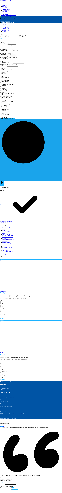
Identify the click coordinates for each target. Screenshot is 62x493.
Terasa (3, 85)
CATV (3, 108)
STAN (3, 246)
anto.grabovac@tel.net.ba (7, 22)
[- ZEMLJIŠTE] (11, 48)
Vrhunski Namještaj (6, 106)
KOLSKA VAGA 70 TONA (7, 114)
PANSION (4, 241)
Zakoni (5, 411)
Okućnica (4, 245)
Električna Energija (6, 69)
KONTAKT (4, 11)
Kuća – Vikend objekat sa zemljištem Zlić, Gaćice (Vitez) (15, 296)
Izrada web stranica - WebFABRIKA (8, 418)
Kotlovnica (4, 117)
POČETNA (4, 5)
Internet (3, 116)
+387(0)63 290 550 (4, 222)
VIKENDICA (5, 250)
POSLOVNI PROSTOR (7, 247)
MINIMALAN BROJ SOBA (5, 49)
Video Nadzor (5, 89)
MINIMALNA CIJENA (4, 52)
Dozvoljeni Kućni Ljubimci (7, 84)
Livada (3, 233)
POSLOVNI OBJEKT (6, 238)
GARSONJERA (8, 243)
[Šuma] (11, 46)
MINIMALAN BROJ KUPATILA (6, 50)
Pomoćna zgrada (6, 227)
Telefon (3, 110)
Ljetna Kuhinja (5, 91)
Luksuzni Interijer (6, 109)
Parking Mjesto (5, 97)
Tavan (3, 113)
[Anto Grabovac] (6, 58)
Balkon (3, 72)
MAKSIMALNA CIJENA (5, 53)
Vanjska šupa (5, 77)
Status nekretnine (4, 44)
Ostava (3, 73)
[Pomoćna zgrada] (11, 45)
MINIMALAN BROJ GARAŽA (6, 57)
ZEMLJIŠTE (7, 231)
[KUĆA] (11, 47)
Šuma (3, 229)
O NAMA (4, 6)
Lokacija (2, 42)
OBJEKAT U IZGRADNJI (7, 235)
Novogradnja (5, 87)
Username (2, 485)
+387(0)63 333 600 (8, 14)
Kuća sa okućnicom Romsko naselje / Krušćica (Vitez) (14, 357)
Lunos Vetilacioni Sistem (7, 93)
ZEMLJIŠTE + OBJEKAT (7, 237)
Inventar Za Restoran (6, 96)
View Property (3, 291)
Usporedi (2, 426)
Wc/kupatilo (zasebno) (7, 101)
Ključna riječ (3, 65)
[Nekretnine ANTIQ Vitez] (6, 0)
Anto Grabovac (3, 218)
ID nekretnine (3, 67)
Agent (1, 61)
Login (13, 487)
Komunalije (4, 102)
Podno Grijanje (5, 81)
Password (2, 486)
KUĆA (3, 230)
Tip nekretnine (3, 48)
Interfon (3, 75)
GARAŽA (4, 254)
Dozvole (4, 105)
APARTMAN (5, 253)
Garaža (3, 88)
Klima (3, 92)
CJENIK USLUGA (6, 9)
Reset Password (15, 489)
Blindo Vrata (4, 76)
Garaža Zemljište (6, 242)
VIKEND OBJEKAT (6, 234)
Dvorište (4, 112)
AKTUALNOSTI (5, 10)
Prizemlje (4, 98)
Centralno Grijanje (6, 80)
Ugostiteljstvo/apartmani (8, 239)
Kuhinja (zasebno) (6, 104)
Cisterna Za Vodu (5, 83)
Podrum (3, 100)
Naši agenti (7, 8)
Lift (2, 94)
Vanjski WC (4, 71)
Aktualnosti (2, 411)
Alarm (3, 68)
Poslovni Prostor (5, 79)
